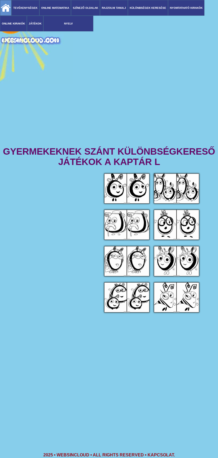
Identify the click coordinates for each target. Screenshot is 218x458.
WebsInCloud (73, 455)
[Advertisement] (109, 104)
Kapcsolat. (161, 455)
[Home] (5, 8)
